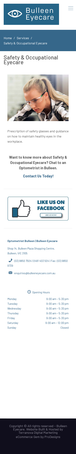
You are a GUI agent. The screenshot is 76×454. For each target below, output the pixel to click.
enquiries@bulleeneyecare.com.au (34, 273)
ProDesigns (52, 437)
